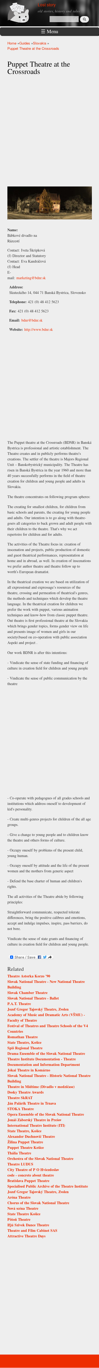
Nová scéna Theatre (22, 1208)
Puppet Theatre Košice (25, 1147)
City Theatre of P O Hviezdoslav (33, 1169)
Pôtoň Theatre (18, 1219)
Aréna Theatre (19, 1197)
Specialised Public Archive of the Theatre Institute (47, 1186)
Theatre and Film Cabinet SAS (32, 1230)
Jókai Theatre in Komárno (28, 1070)
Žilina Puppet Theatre (25, 1142)
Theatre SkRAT (19, 1097)
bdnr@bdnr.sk (32, 320)
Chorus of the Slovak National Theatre (38, 1202)
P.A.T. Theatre (19, 1003)
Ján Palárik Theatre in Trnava (31, 1103)
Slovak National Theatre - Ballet (33, 998)
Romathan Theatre (22, 1037)
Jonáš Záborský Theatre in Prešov (34, 1120)
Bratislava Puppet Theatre (28, 1180)
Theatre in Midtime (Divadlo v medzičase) (41, 1086)
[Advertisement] (49, 740)
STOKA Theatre (20, 1108)
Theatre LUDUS (20, 1164)
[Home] (24, 12)
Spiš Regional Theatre (25, 1048)
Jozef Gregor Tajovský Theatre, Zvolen (38, 1009)
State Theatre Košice (23, 1214)
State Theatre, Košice (24, 1042)
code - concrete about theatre (30, 1175)
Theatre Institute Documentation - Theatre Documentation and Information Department (43, 1061)
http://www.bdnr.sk (38, 329)
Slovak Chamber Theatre (27, 992)
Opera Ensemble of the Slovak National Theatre (45, 1114)
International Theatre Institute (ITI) (36, 1125)
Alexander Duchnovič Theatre (31, 1136)
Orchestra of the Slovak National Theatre (40, 1158)
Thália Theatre (19, 1153)
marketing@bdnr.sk (31, 277)
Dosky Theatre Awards (25, 1092)
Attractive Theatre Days (26, 1236)
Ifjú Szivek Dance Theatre (28, 1225)
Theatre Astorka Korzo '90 (28, 976)
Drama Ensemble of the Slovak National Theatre (46, 1053)
